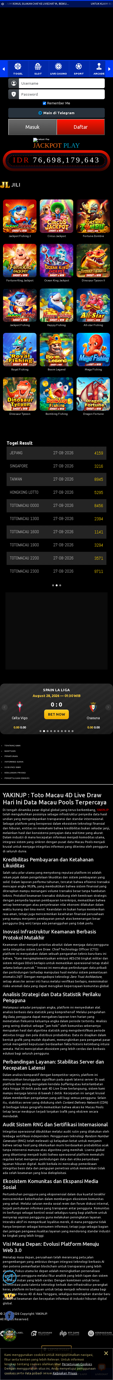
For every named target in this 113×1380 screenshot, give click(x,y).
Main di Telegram (59, 113)
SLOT (38, 73)
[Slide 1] (40, 731)
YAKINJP (103, 810)
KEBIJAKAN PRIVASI (15, 773)
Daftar (81, 127)
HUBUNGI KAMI (12, 767)
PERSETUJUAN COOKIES (16, 778)
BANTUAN (10, 751)
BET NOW (56, 714)
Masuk (32, 127)
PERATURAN (11, 756)
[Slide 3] (48, 731)
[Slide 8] (65, 731)
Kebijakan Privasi (65, 1373)
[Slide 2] (44, 731)
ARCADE (99, 73)
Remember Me (58, 103)
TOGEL (17, 73)
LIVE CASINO (58, 73)
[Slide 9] (69, 731)
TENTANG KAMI (12, 745)
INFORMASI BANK (13, 762)
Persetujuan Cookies (77, 1364)
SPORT (79, 73)
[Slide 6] (58, 731)
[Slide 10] (73, 731)
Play (71, 145)
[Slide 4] (51, 731)
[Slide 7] (62, 731)
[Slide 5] (55, 731)
